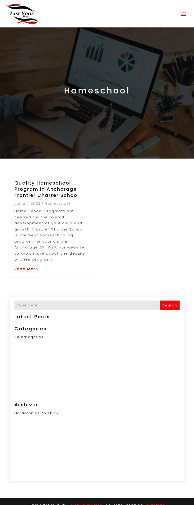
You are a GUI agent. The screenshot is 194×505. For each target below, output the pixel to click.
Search (170, 305)
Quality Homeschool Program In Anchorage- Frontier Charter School (47, 189)
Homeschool (57, 203)
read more (26, 268)
